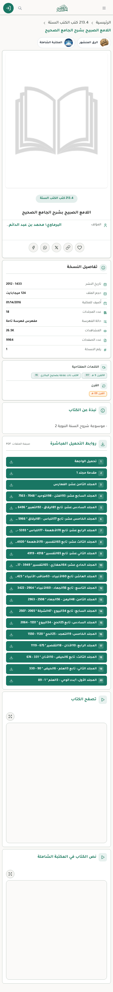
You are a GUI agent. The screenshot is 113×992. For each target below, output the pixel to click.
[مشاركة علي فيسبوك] (33, 247)
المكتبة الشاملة (51, 42)
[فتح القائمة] (104, 8)
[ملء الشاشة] (10, 716)
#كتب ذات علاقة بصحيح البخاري (56, 375)
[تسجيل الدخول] (8, 8)
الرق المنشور (89, 42)
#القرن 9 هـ (95, 375)
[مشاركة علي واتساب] (45, 247)
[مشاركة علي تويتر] (56, 247)
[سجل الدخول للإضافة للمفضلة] (79, 247)
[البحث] (20, 8)
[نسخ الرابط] (68, 247)
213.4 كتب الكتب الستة (68, 23)
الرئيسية (103, 23)
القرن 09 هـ (98, 393)
